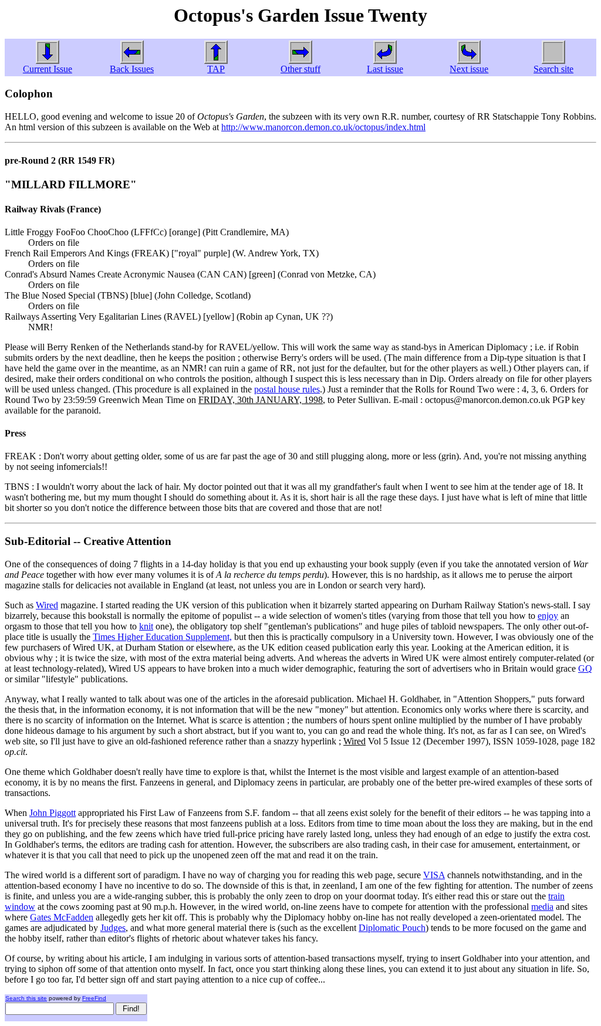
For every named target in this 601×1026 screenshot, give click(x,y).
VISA (434, 875)
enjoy (548, 616)
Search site (553, 69)
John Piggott (52, 813)
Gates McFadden (61, 917)
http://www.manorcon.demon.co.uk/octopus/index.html (323, 127)
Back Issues (132, 69)
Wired (47, 605)
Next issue (469, 69)
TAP (216, 69)
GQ (585, 668)
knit (146, 626)
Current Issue (47, 69)
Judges (113, 928)
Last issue (385, 69)
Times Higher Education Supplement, (162, 637)
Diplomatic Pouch (392, 928)
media (542, 907)
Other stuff (300, 69)
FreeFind (94, 998)
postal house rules (287, 389)
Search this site (26, 998)
